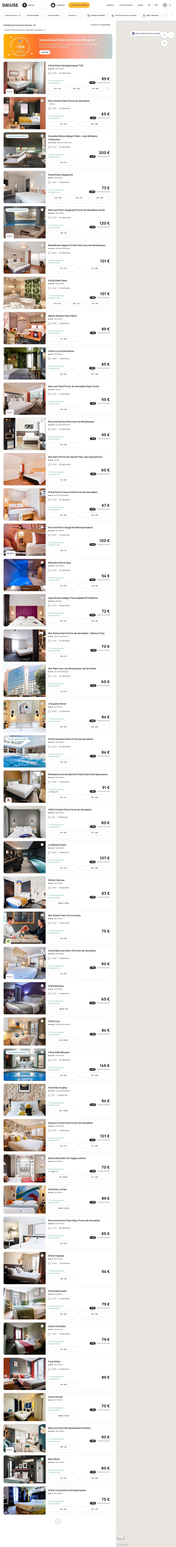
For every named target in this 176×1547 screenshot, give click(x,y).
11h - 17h (63, 268)
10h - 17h (63, 162)
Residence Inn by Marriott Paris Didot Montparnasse (58, 787)
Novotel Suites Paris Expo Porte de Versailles (58, 1233)
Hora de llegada (33, 15)
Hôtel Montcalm (58, 1303)
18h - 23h (94, 124)
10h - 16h (63, 409)
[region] (146, 784)
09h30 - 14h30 (63, 1208)
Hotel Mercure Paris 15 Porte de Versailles (58, 963)
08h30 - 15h (63, 1009)
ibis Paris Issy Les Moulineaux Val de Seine (58, 681)
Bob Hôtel (58, 1469)
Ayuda (140, 5)
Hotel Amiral (58, 1407)
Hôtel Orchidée (58, 1339)
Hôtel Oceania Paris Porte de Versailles (58, 751)
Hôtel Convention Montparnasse (58, 1500)
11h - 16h (63, 339)
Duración (72, 15)
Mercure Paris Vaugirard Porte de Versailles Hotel (58, 222)
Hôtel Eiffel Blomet (58, 1065)
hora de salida (53, 15)
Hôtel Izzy (58, 1031)
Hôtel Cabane (58, 1268)
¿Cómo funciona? (126, 5)
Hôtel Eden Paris (58, 293)
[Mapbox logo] (122, 1544)
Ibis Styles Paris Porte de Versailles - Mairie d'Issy (58, 645)
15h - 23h (99, 198)
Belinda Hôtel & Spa (58, 575)
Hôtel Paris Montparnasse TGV (58, 78)
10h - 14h (63, 621)
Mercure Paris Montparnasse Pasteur (58, 1438)
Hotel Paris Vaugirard (58, 187)
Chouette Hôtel (58, 716)
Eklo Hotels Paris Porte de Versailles (58, 113)
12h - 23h (94, 727)
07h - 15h (57, 304)
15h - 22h (94, 797)
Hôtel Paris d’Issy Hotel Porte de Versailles (58, 504)
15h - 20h (94, 1075)
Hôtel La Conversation (58, 363)
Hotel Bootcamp (58, 1100)
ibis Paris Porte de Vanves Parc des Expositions (58, 469)
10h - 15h (76, 89)
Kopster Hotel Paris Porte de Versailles (58, 1135)
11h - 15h (63, 1478)
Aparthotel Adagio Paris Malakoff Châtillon (58, 610)
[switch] (96, 15)
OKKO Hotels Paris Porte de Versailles (58, 822)
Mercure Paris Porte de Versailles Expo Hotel (58, 399)
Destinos (110, 5)
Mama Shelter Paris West (58, 328)
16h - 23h (94, 374)
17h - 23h (94, 268)
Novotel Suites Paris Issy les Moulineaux (58, 434)
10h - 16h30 (63, 1040)
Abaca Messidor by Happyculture (58, 1168)
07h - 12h (57, 89)
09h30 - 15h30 (63, 903)
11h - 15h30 (63, 1177)
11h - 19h (95, 304)
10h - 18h (63, 124)
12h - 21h (94, 515)
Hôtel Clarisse (58, 892)
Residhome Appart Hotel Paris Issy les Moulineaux (58, 257)
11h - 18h (95, 89)
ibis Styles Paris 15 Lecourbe (58, 928)
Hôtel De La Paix (58, 1200)
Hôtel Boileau (58, 998)
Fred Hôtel (58, 1374)
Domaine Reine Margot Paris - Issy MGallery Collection (58, 150)
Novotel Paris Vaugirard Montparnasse (58, 540)
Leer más (44, 52)
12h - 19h (94, 586)
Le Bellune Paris (58, 857)
